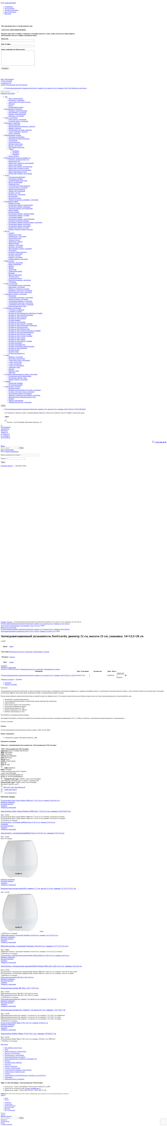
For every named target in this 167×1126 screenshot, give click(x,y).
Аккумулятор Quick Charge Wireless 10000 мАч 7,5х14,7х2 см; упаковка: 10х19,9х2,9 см (36, 811)
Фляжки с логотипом (15, 257)
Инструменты (13, 196)
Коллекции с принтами (12, 123)
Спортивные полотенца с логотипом (21, 297)
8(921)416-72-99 (8, 787)
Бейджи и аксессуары (16, 144)
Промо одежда (9, 261)
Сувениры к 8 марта (15, 311)
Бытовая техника (14, 388)
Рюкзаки (11, 369)
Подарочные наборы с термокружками (21, 214)
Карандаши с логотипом (17, 287)
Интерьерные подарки (16, 107)
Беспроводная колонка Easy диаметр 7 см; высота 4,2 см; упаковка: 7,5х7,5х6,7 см (33, 1010)
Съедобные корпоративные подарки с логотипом (21, 374)
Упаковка (8, 381)
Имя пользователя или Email (11, 455)
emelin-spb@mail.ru (10, 789)
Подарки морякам (14, 320)
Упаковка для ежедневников (18, 111)
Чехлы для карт (14, 156)
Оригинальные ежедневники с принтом (22, 126)
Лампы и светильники (16, 400)
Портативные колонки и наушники (20, 393)
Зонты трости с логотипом (17, 119)
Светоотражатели (14, 142)
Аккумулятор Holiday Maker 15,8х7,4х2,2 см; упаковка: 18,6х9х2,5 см (28, 1034)
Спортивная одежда (15, 278)
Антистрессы (13, 140)
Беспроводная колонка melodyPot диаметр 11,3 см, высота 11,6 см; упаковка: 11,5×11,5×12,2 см (38, 888)
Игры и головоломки (16, 182)
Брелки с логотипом (15, 145)
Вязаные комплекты (15, 275)
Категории (4, 1044)
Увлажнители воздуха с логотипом (20, 402)
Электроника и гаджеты (13, 386)
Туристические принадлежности (19, 186)
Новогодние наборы (15, 165)
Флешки (11, 399)
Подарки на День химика (17, 339)
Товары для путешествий (17, 191)
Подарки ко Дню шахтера (17, 322)
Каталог (9, 622)
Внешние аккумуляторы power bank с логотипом (25, 390)
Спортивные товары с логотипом (16, 294)
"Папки (11, 149)
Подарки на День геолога (17, 337)
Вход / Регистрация (10, 1110)
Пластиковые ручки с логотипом (19, 285)
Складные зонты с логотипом (18, 121)
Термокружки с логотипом (17, 236)
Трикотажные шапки (15, 271)
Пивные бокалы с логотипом (18, 259)
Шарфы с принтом (15, 128)
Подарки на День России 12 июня (20, 334)
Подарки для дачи (14, 193)
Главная (3, 622)
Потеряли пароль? (7, 466)
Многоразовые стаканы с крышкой (20, 248)
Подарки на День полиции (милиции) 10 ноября (24, 330)
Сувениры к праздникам (13, 308)
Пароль (4, 458)
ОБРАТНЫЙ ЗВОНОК (8, 17)
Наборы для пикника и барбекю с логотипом (23, 200)
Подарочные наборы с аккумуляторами (21, 219)
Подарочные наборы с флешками (19, 207)
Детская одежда (14, 276)
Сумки (7, 355)
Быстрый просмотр (7, 804)
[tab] (85, 683)
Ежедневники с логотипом (17, 112)
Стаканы (11, 233)
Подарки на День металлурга (18, 327)
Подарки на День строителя (18, 317)
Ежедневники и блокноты (13, 109)
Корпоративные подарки (13, 135)
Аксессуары (12, 269)
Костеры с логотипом (16, 247)
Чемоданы (12, 372)
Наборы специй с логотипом (18, 379)
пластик (12, 657)
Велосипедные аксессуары (17, 306)
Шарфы (11, 268)
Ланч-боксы (12, 250)
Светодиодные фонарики (17, 177)
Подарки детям (13, 351)
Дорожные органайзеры (16, 137)
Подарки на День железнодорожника (21, 315)
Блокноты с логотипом (16, 116)
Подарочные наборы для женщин (20, 226)
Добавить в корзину (7, 679)
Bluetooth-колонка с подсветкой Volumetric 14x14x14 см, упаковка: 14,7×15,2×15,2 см (34, 946)
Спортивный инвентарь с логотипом (21, 303)
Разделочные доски (15, 238)
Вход (3, 462)
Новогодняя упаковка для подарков (20, 173)
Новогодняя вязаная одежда (18, 172)
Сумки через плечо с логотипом (19, 360)
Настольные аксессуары (16, 147)
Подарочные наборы (11, 201)
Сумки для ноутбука (15, 362)
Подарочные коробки (16, 385)
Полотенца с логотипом (16, 100)
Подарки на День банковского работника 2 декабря (25, 313)
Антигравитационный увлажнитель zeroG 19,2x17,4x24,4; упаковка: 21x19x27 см (28, 631)
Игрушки (12, 104)
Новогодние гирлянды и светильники (21, 163)
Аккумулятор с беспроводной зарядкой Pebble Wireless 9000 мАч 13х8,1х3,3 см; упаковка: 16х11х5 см (41, 966)
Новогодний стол (14, 161)
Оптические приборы (16, 179)
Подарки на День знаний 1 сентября (20, 324)
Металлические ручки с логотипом (20, 292)
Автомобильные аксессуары (18, 180)
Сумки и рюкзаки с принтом (18, 131)
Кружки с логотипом (15, 254)
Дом (6, 97)
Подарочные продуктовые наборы (20, 376)
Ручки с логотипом (11, 283)
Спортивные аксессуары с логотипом (21, 304)
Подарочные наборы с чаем (18, 378)
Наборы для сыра (14, 203)
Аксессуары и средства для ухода (19, 102)
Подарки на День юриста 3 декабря (20, 341)
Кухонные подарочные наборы (19, 221)
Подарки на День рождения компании (21, 332)
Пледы (11, 105)
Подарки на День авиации (17, 318)
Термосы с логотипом (16, 245)
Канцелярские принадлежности (19, 138)
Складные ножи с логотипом (18, 187)
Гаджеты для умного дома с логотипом (21, 392)
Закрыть (3, 1095)
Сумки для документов (16, 365)
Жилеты (11, 266)
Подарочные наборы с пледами (19, 215)
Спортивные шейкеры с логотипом (20, 301)
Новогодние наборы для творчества (20, 166)
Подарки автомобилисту (17, 353)
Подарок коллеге (14, 350)
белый (11, 662)
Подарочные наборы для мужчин (19, 224)
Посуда (7, 231)
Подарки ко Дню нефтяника (18, 348)
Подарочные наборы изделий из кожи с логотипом (25, 222)
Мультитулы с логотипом (17, 194)
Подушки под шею (15, 198)
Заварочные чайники (15, 241)
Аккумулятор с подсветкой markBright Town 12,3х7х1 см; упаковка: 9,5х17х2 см (32, 833)
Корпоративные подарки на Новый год (18, 158)
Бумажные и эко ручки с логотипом (20, 290)
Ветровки (12, 273)
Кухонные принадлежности (18, 252)
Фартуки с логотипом (16, 262)
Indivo (11, 646)
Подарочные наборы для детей (19, 227)
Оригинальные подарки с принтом (20, 130)
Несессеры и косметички (17, 358)
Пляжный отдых (14, 184)
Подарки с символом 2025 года (19, 159)
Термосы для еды (14, 240)
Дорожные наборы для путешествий (21, 208)
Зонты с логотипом (11, 118)
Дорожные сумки (14, 367)
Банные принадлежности (17, 189)
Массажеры (12, 296)
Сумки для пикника (15, 364)
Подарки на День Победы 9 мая (19, 329)
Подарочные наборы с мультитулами (21, 205)
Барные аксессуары (15, 234)
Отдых (7, 175)
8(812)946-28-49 (20, 787)
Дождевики (12, 282)
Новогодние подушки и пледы (19, 168)
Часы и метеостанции (16, 98)
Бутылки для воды (15, 255)
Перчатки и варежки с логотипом (20, 280)
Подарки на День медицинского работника (23, 325)
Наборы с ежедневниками (17, 114)
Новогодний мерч (14, 124)
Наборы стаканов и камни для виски (21, 229)
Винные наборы (14, 212)
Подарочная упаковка (16, 383)
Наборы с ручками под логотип (19, 289)
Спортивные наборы (15, 217)
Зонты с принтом (14, 133)
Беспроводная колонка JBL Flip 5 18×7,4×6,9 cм (19, 988)
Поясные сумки (14, 371)
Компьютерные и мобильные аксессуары (22, 397)
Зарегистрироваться (12, 451)
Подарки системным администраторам (21, 346)
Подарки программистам (17, 344)
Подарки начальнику (15, 343)
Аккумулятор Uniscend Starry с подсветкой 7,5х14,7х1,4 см (20, 626)
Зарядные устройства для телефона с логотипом (24, 395)
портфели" (15, 151)
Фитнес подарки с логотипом (18, 299)
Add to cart (120, 673)
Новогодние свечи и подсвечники (20, 170)
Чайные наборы (14, 243)
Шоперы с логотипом (16, 357)
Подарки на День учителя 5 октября (20, 336)
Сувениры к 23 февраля (16, 310)
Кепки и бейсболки (15, 264)
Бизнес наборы (13, 210)
